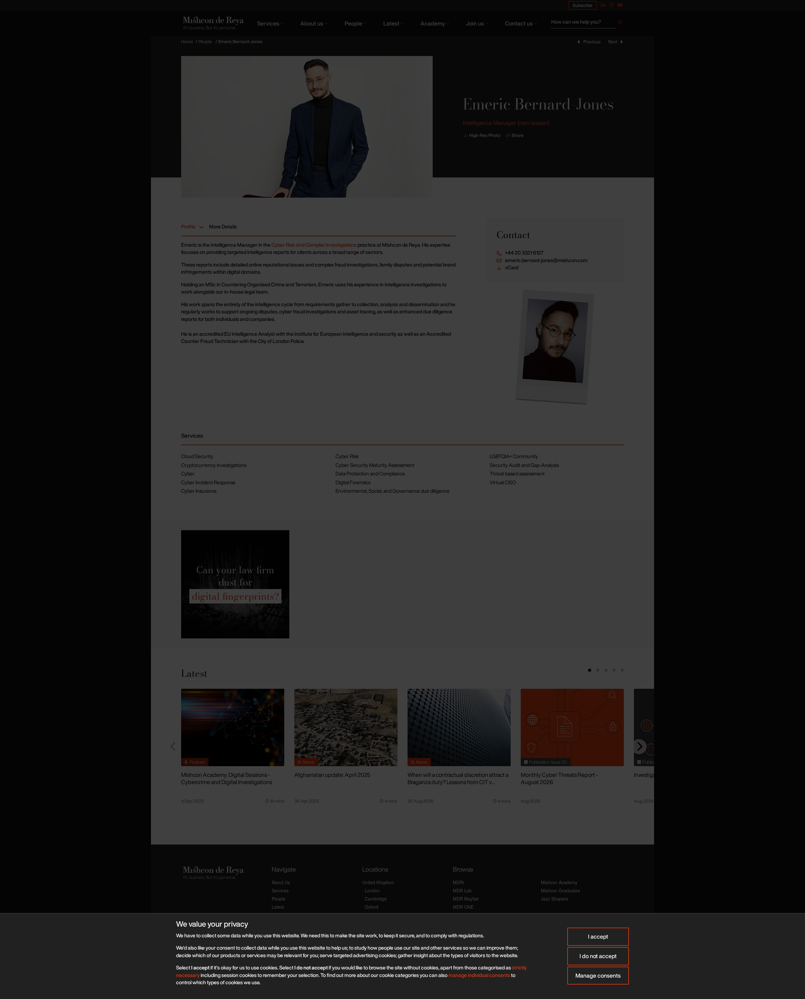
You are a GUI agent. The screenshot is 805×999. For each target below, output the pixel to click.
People (353, 23)
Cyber (188, 473)
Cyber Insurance (199, 491)
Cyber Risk (347, 456)
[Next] (639, 746)
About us (311, 23)
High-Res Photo (484, 135)
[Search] (620, 23)
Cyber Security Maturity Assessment (375, 465)
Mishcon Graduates (560, 890)
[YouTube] (620, 5)
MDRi (458, 882)
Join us (475, 23)
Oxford (371, 907)
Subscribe (582, 5)
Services (268, 23)
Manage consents (598, 975)
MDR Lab (462, 890)
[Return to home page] (212, 23)
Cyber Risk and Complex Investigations (314, 245)
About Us (281, 882)
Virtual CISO (503, 482)
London (372, 890)
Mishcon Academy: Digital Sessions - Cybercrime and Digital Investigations (226, 778)
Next (612, 41)
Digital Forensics (353, 482)
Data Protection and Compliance (370, 473)
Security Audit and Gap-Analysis (524, 465)
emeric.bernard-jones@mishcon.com (546, 260)
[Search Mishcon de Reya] (587, 23)
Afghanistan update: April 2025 (332, 775)
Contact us (519, 23)
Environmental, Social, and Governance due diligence (393, 491)
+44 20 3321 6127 (524, 252)
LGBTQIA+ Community (514, 456)
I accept (598, 936)
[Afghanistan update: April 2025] (345, 727)
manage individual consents (479, 975)
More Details (223, 226)
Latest (391, 23)
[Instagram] (611, 5)
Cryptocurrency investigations (213, 465)
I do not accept (598, 956)
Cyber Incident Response (208, 482)
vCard (511, 267)
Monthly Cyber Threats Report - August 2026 (559, 778)
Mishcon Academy (559, 882)
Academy (432, 23)
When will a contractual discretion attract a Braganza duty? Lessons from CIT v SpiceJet (458, 782)
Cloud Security (197, 456)
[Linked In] (603, 5)
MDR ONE (463, 907)
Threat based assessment (517, 473)
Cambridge (376, 898)
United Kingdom (378, 882)
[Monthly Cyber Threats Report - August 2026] (572, 727)
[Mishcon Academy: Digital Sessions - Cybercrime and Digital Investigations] (232, 727)
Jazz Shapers (554, 898)
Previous (592, 41)
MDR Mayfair (466, 898)
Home (187, 41)
